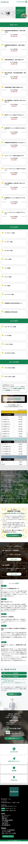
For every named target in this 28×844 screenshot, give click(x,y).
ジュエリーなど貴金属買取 (8, 830)
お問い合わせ (5, 823)
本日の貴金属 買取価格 (7, 820)
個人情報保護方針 (6, 825)
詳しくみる (14, 559)
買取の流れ (4, 818)
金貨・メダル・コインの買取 (9, 833)
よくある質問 (5, 821)
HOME (3, 813)
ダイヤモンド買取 (6, 831)
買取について (5, 817)
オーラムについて (6, 815)
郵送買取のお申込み (8, 836)
